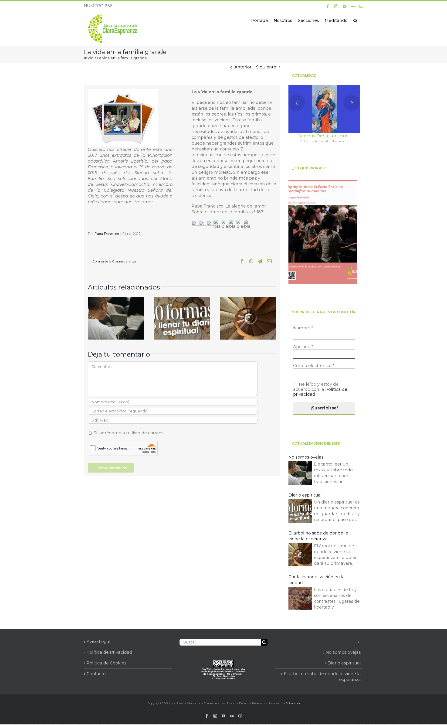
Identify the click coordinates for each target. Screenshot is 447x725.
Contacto (96, 673)
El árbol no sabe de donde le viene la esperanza (318, 536)
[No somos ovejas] (116, 299)
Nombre (303, 328)
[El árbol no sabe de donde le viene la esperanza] (248, 299)
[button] (355, 20)
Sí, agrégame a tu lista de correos (127, 433)
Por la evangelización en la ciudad (316, 579)
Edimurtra (293, 703)
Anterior (242, 67)
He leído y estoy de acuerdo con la (320, 389)
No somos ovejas (306, 457)
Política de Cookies (106, 663)
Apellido (303, 346)
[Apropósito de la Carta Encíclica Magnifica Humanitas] (322, 232)
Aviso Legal (98, 641)
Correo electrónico (313, 365)
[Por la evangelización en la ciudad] (300, 599)
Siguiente (266, 67)
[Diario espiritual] (182, 299)
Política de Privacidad (109, 652)
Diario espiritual (305, 495)
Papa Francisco (107, 234)
